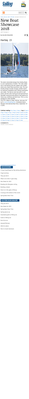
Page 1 (15, 110)
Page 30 (4, 120)
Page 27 (18, 118)
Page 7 (10, 112)
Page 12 (4, 114)
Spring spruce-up (5, 212)
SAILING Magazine (7, 35)
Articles (5, 16)
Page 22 (22, 116)
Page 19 (9, 116)
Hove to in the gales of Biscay (9, 190)
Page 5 (2, 112)
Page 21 (18, 116)
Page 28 (22, 118)
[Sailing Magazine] (7, 5)
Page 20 (13, 116)
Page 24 (4, 118)
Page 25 (9, 118)
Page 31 (9, 120)
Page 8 (14, 112)
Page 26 (13, 118)
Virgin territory (5, 173)
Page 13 (9, 114)
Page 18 (4, 116)
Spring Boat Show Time (7, 195)
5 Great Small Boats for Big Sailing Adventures (13, 170)
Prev (12, 110)
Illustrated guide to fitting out (9, 215)
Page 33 (18, 120)
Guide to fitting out (6, 217)
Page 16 (22, 114)
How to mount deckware (7, 229)
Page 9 (18, 112)
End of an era (4, 220)
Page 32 (13, 120)
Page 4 (26, 110)
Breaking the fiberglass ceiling (9, 184)
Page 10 (23, 112)
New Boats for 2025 (6, 181)
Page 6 (6, 112)
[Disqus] (14, 145)
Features (12, 16)
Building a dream (5, 187)
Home (2, 16)
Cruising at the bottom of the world (10, 193)
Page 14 (13, 114)
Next (22, 120)
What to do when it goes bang (9, 178)
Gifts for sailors (5, 226)
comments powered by (8, 165)
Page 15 (18, 114)
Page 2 (19, 110)
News (9, 16)
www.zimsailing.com (10, 102)
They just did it (5, 176)
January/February (5, 223)
